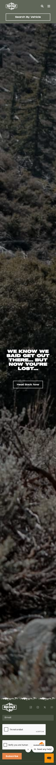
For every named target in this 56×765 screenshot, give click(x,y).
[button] (42, 6)
